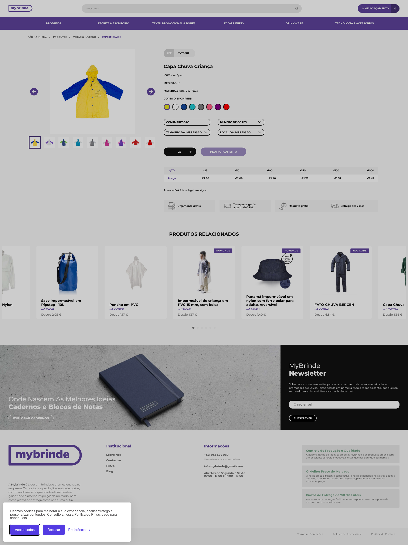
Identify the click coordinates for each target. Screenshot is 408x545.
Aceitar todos (25, 529)
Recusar (53, 529)
